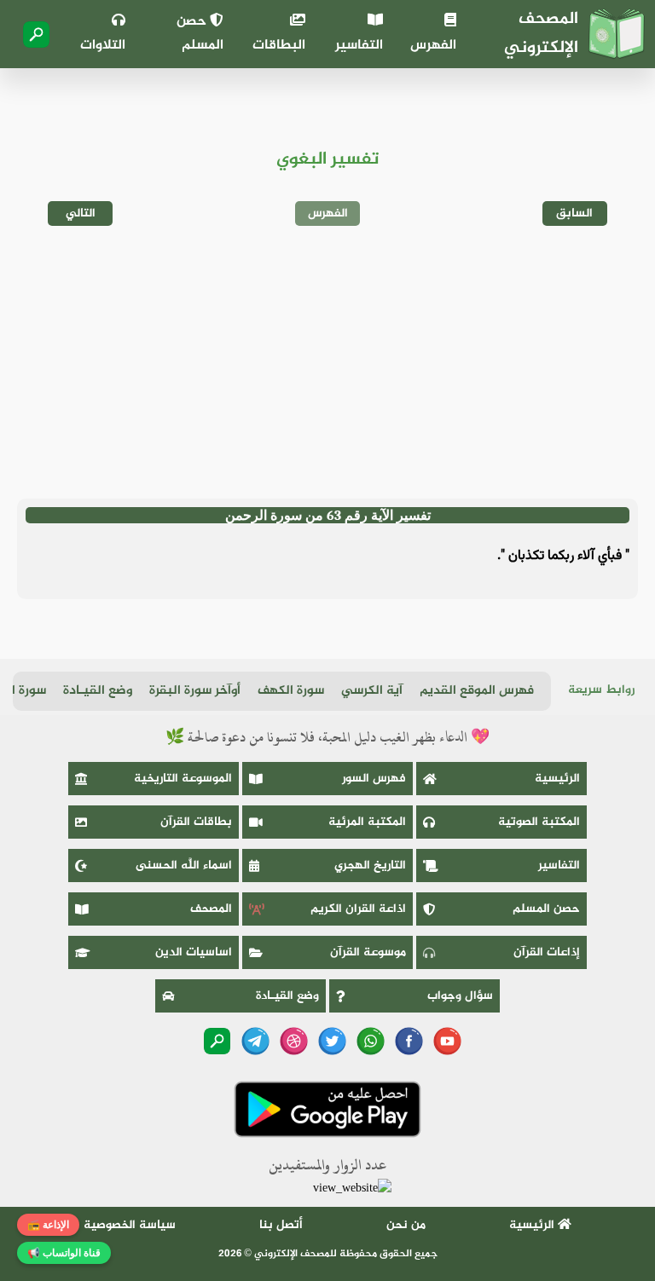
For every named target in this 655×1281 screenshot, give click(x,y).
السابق (574, 213)
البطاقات (278, 45)
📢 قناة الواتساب (64, 1253)
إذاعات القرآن (546, 952)
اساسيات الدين (193, 952)
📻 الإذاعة (48, 1225)
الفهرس (433, 45)
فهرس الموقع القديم (477, 690)
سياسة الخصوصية (130, 1225)
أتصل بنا (281, 1225)
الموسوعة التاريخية (183, 778)
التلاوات (102, 45)
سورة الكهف (291, 690)
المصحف (211, 909)
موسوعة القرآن (368, 952)
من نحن (406, 1225)
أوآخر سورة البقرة (195, 690)
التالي (81, 213)
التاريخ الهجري (370, 865)
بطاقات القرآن (196, 822)
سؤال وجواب (460, 996)
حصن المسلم (200, 33)
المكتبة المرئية (367, 822)
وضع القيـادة (97, 690)
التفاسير (359, 45)
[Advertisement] (327, 362)
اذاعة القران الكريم (358, 909)
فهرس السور (374, 778)
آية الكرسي (372, 690)
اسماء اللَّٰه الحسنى (184, 865)
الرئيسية (557, 778)
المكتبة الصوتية (539, 822)
